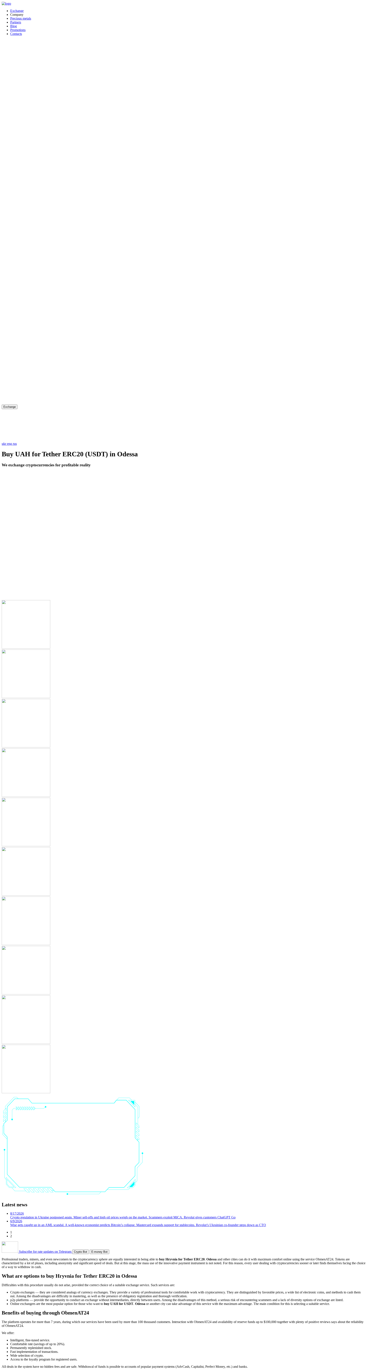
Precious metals (20, 18)
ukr (4, 443)
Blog (13, 26)
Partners (15, 22)
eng (10, 443)
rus (15, 443)
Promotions (18, 30)
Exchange (17, 11)
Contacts (16, 34)
